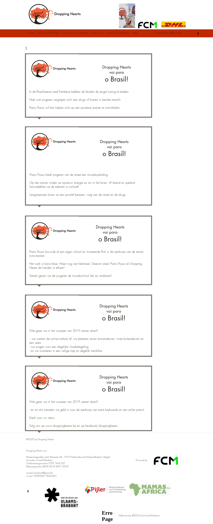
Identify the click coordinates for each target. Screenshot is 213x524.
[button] (48, 32)
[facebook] (198, 33)
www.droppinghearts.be (60, 426)
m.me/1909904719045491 (41, 475)
